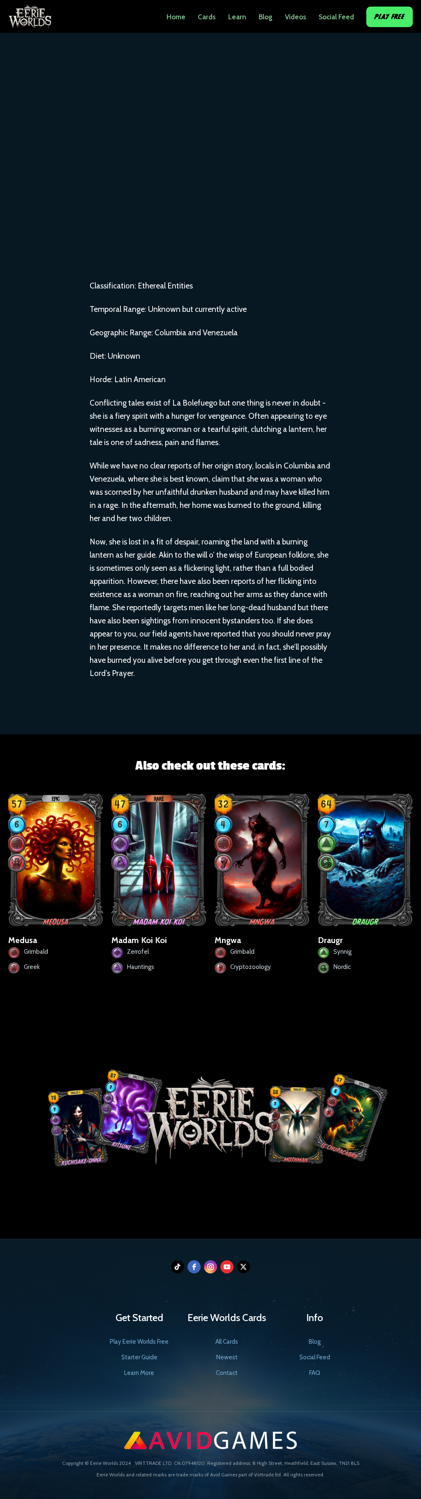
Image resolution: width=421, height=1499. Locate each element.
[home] (29, 14)
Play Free (390, 16)
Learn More (139, 1373)
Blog (266, 17)
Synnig (206, 193)
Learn (237, 17)
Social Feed (336, 17)
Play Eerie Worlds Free (139, 1341)
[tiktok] (177, 1266)
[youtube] (227, 1266)
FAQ (314, 1373)
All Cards (226, 1341)
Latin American (258, 194)
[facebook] (194, 1266)
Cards (207, 17)
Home (176, 17)
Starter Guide (139, 1357)
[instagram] (210, 1266)
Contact (227, 1373)
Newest (227, 1357)
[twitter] (243, 1266)
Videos (295, 17)
